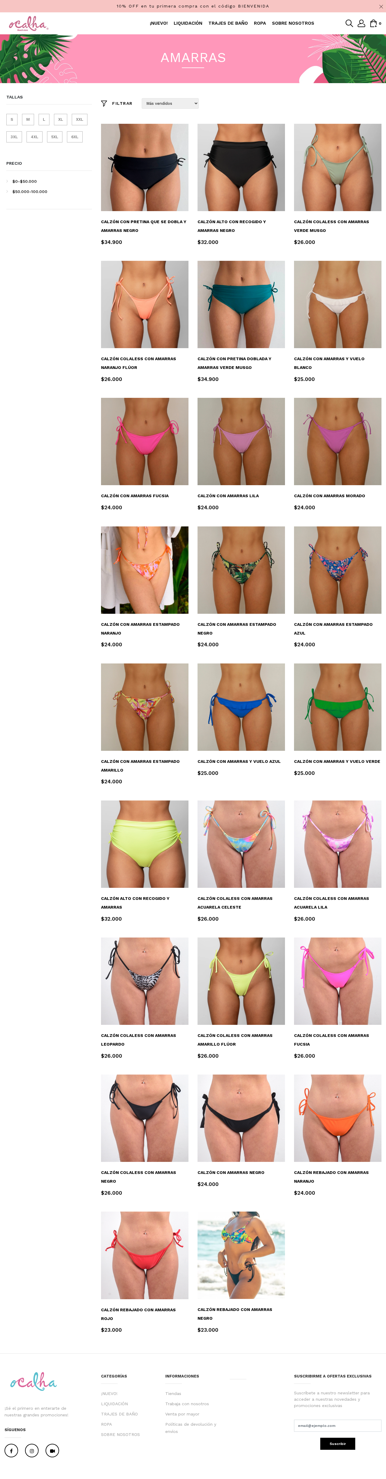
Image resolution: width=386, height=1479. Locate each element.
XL (60, 119)
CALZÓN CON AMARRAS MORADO (329, 495)
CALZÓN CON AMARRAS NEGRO (231, 1172)
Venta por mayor (182, 1414)
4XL (34, 137)
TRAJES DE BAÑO (228, 23)
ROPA (260, 23)
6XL (74, 137)
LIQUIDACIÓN (188, 23)
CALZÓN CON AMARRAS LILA (228, 495)
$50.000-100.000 (29, 191)
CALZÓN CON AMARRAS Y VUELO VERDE (337, 761)
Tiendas (173, 1393)
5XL (54, 137)
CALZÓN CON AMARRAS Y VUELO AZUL (239, 761)
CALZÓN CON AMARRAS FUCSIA (135, 495)
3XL (14, 137)
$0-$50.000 (24, 181)
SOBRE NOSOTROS (293, 23)
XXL (79, 119)
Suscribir (338, 1444)
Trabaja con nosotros (187, 1403)
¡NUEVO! (159, 23)
